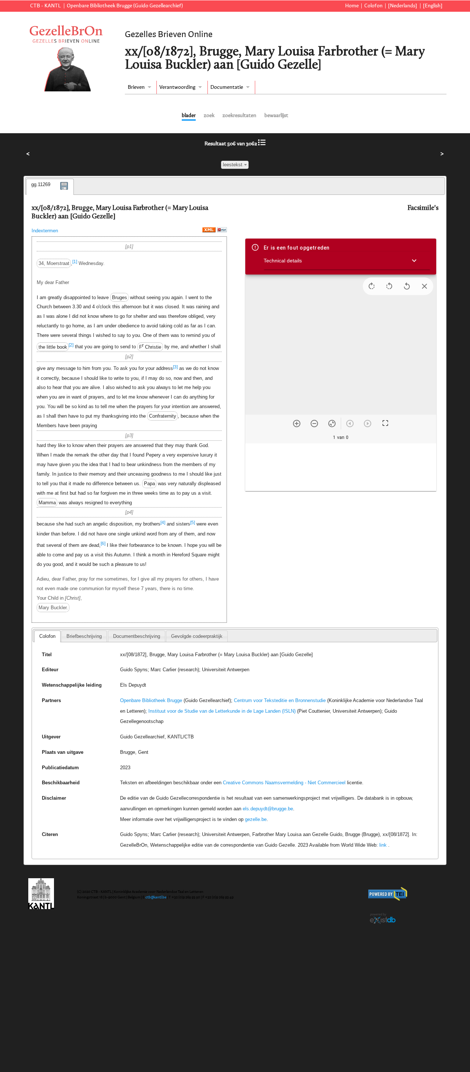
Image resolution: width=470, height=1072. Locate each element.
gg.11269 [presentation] (40, 184)
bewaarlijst (276, 115)
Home (352, 5)
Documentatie (226, 87)
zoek (209, 115)
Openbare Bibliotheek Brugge (151, 700)
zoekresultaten (239, 115)
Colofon (373, 5)
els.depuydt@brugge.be (268, 808)
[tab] (50, 187)
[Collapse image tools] (424, 286)
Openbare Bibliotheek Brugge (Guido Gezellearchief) (125, 5)
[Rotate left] (389, 286)
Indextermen (45, 230)
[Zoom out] (314, 423)
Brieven (136, 87)
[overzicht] (261, 143)
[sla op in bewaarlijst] (64, 191)
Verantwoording (177, 87)
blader (189, 115)
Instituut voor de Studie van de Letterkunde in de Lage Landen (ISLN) (222, 711)
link (383, 845)
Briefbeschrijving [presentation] (84, 636)
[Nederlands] (402, 5)
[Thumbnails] (340, 467)
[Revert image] (407, 286)
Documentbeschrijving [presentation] (136, 636)
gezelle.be (256, 819)
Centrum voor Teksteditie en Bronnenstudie (280, 700)
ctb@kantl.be (155, 897)
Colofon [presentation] (47, 636)
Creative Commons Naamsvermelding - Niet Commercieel (284, 782)
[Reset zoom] (332, 423)
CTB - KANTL (45, 5)
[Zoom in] (297, 423)
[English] (432, 5)
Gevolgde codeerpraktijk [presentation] (197, 636)
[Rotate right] (371, 286)
